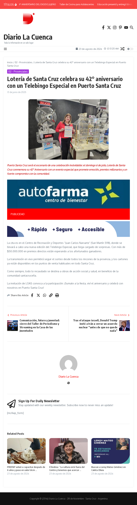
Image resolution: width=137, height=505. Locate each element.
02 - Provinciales (23, 62)
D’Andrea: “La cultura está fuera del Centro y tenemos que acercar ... (67, 468)
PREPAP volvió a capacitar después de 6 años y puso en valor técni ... (26, 468)
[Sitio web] (68, 383)
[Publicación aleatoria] (122, 49)
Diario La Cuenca (28, 36)
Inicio (10, 62)
